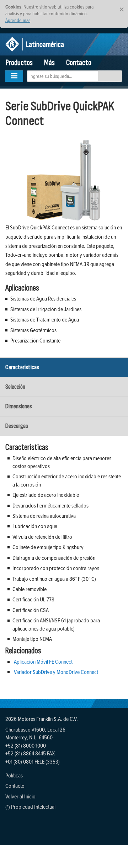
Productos (19, 63)
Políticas (14, 775)
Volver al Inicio (20, 796)
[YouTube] (11, 824)
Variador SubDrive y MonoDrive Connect (56, 672)
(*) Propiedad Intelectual (30, 807)
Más (49, 63)
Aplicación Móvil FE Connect (43, 661)
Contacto (78, 63)
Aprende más (17, 20)
